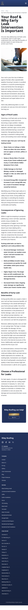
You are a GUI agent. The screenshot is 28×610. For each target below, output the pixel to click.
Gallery (3, 468)
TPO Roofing (5, 503)
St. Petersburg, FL (6, 537)
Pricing (3, 465)
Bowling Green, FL (6, 582)
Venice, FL (4, 540)
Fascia (3, 500)
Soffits (3, 494)
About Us (4, 462)
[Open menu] (26, 3)
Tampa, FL (4, 552)
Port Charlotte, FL (6, 543)
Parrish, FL (4, 546)
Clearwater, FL (5, 593)
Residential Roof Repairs (7, 524)
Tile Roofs (4, 509)
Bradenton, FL (5, 555)
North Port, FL (5, 561)
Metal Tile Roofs (5, 512)
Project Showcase (6, 477)
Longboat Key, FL (6, 567)
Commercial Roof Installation (9, 491)
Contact (3, 459)
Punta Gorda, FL (5, 576)
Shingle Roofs (5, 518)
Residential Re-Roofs (7, 515)
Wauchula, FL (5, 579)
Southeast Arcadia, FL (7, 585)
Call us (14, 417)
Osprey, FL (4, 549)
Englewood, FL (5, 570)
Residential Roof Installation (8, 527)
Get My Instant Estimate (14, 414)
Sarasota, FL (4, 534)
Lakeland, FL (5, 587)
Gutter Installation (6, 497)
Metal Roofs (4, 506)
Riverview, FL (5, 564)
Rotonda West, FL (6, 573)
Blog (3, 474)
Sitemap (4, 480)
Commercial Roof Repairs (8, 521)
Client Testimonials (6, 471)
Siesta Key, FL (5, 558)
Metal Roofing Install (7, 488)
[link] (14, 12)
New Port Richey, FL (6, 590)
